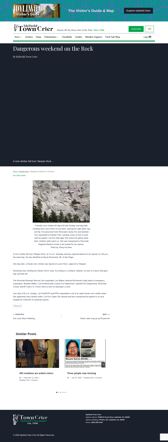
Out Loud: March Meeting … (25, 317)
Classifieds (67, 37)
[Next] (103, 365)
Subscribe (136, 29)
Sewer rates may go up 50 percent (94, 317)
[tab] (56, 392)
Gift (149, 29)
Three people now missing (81, 373)
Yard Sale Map (112, 37)
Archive (29, 37)
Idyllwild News (19, 175)
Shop (38, 37)
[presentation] (37, 353)
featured (17, 306)
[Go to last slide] (19, 365)
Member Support (93, 37)
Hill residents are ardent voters (36, 373)
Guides (78, 37)
